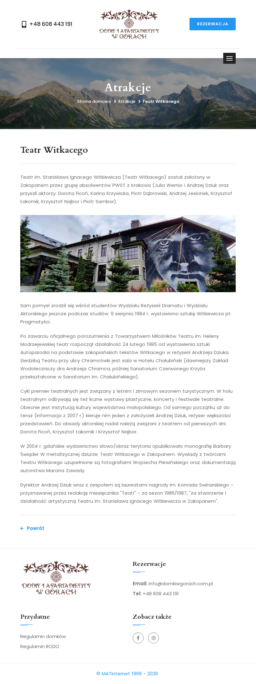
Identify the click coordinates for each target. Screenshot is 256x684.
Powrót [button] (35, 528)
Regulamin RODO (39, 646)
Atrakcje (126, 101)
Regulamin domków (43, 636)
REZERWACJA (212, 24)
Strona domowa (94, 101)
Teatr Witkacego (160, 101)
